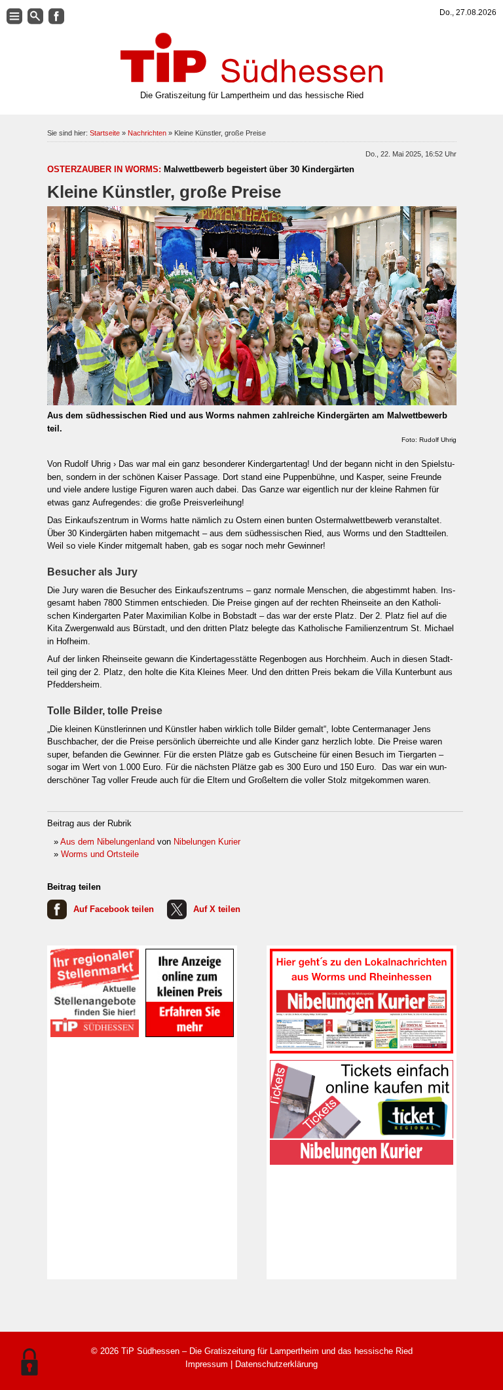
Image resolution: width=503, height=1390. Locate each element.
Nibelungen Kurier (207, 842)
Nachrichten (147, 133)
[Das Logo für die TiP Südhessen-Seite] (251, 57)
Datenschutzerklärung (276, 1364)
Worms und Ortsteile (100, 854)
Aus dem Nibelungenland (107, 842)
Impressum (206, 1364)
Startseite (105, 133)
